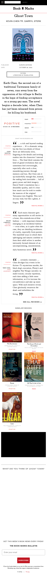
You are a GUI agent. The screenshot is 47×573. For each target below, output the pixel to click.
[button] (23, 444)
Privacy (28, 572)
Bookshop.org (11, 568)
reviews (15, 126)
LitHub (20, 572)
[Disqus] (23, 501)
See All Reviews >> (32, 302)
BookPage (7, 154)
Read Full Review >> (38, 205)
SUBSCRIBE (23, 560)
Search (25, 2)
